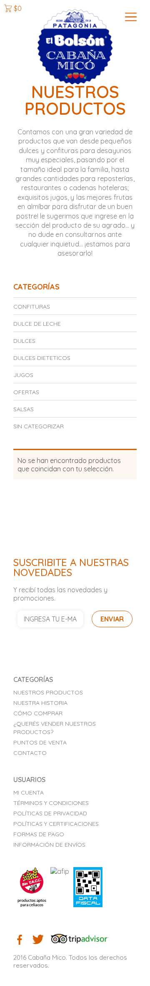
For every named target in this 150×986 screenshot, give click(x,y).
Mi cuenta (28, 792)
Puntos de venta (40, 742)
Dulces (24, 341)
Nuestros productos (48, 692)
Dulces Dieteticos (41, 358)
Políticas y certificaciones (56, 824)
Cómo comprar (37, 713)
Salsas (23, 409)
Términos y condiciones (51, 803)
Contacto (30, 753)
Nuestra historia (40, 703)
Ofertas (26, 392)
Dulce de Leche (37, 323)
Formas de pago (38, 834)
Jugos (23, 375)
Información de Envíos (49, 844)
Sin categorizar (38, 426)
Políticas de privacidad (50, 813)
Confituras (31, 306)
